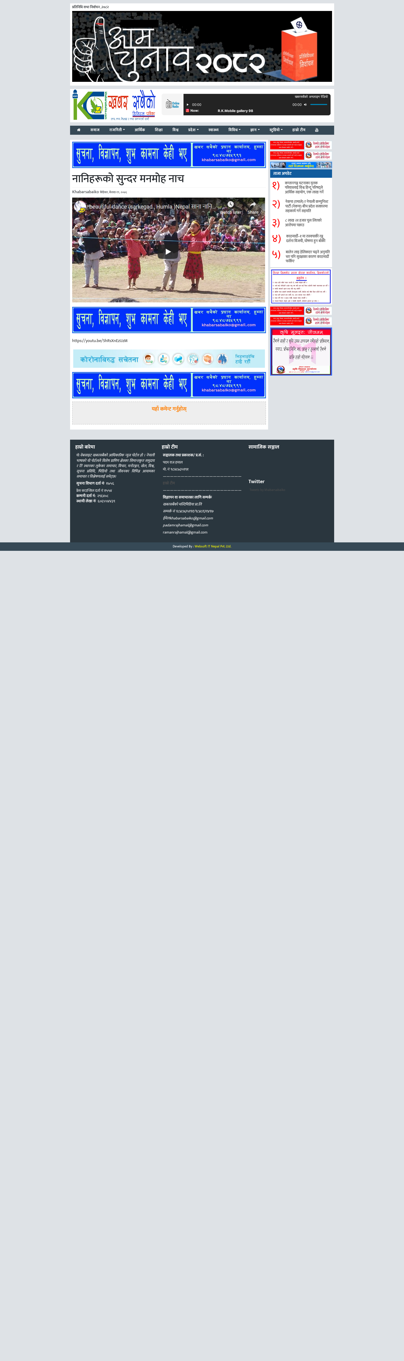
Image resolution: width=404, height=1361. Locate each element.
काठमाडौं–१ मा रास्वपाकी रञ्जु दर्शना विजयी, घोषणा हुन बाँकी (305, 238)
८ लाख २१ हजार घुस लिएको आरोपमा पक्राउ (303, 222)
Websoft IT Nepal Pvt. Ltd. (213, 546)
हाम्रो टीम (169, 483)
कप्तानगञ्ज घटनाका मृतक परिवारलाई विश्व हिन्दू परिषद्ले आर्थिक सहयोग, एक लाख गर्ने (304, 187)
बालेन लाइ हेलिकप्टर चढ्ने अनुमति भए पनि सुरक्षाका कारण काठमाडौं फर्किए (308, 256)
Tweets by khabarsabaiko (267, 490)
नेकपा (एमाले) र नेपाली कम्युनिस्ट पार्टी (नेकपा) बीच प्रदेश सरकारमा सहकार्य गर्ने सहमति (306, 206)
